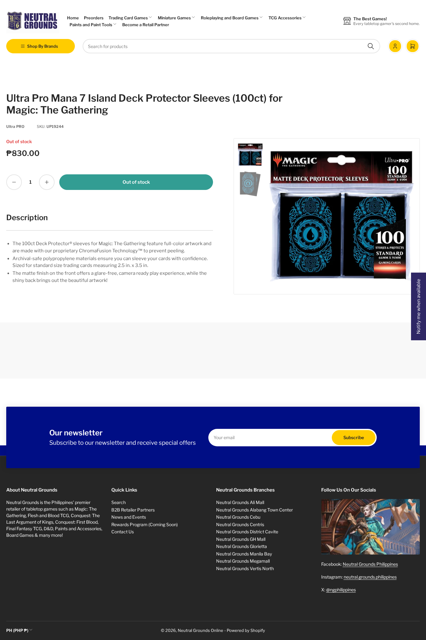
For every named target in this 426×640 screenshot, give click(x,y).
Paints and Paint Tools (91, 24)
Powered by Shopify (246, 630)
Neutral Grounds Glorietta (241, 546)
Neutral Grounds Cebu (238, 517)
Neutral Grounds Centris (240, 524)
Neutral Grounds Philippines (370, 564)
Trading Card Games (128, 17)
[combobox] (231, 46)
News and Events (128, 517)
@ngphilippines (341, 589)
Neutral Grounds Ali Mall (240, 502)
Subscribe (353, 437)
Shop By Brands (42, 46)
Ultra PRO (15, 126)
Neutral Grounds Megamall (243, 561)
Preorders (94, 17)
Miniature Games (174, 17)
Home (73, 17)
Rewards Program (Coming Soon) (144, 524)
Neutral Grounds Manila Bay (244, 553)
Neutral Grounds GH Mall (240, 539)
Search (118, 502)
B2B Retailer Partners (133, 509)
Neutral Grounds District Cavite (247, 531)
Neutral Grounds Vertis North (245, 568)
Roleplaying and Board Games (230, 17)
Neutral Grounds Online (200, 630)
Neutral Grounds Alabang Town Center (254, 509)
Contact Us (122, 531)
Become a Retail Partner (145, 24)
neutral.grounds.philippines (370, 576)
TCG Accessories (285, 17)
